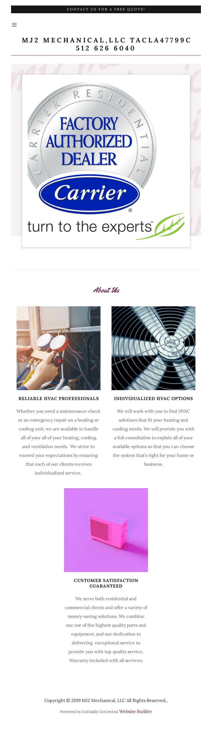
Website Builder (135, 711)
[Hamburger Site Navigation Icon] (14, 25)
